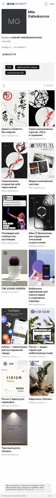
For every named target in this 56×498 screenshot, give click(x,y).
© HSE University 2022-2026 (14, 496)
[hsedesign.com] (17, 3)
